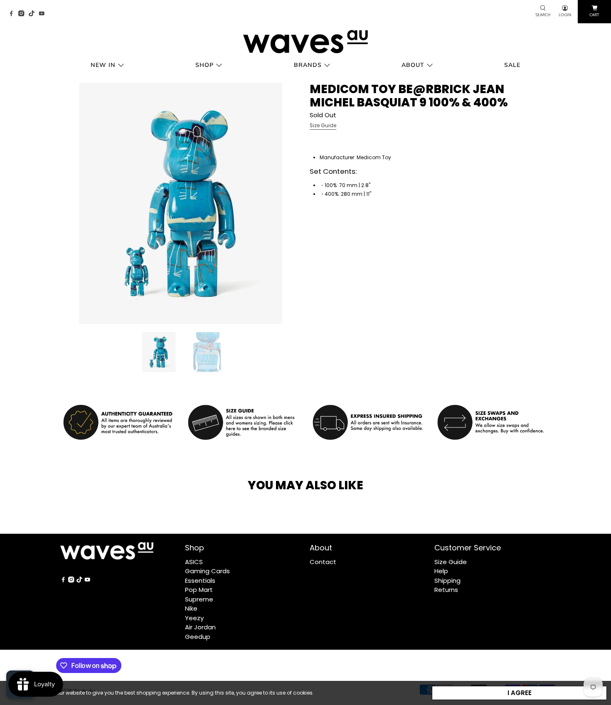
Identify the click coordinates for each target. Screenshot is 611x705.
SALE (512, 65)
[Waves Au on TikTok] (34, 14)
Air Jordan (200, 627)
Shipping (447, 580)
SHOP (204, 65)
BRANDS (308, 65)
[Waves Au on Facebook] (13, 14)
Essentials (200, 580)
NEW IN (103, 65)
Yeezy (194, 618)
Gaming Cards (207, 571)
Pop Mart (199, 589)
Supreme (199, 599)
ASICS (194, 561)
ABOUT (413, 65)
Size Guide (323, 125)
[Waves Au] (305, 41)
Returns (446, 589)
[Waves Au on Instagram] (23, 14)
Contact (323, 561)
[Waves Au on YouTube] (44, 14)
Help (441, 571)
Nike (191, 608)
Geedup (197, 636)
